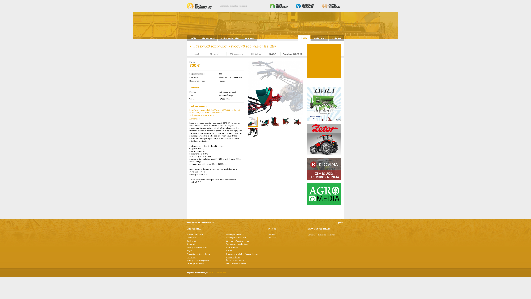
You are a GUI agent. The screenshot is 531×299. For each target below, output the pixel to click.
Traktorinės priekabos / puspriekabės (242, 254)
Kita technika (192, 237)
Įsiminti (216, 54)
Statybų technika (331, 6)
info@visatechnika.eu (217, 272)
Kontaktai (250, 38)
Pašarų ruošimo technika (197, 247)
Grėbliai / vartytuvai (195, 234)
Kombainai (191, 241)
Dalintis (257, 54)
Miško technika (279, 6)
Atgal (196, 54)
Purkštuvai (191, 257)
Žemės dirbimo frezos (235, 260)
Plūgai (189, 250)
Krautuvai (191, 244)
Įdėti (305, 38)
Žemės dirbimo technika (236, 263)
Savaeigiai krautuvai (195, 263)
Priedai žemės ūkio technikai (198, 254)
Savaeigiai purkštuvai (235, 234)
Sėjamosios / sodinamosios (237, 241)
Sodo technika (232, 247)
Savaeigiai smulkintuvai (236, 237)
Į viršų (341, 222)
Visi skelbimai (208, 38)
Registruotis (320, 38)
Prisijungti (337, 38)
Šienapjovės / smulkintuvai (237, 244)
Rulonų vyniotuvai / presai (198, 260)
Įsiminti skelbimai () (229, 38)
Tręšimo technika (233, 257)
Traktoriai (230, 250)
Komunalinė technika (305, 6)
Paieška (192, 38)
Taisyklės (271, 234)
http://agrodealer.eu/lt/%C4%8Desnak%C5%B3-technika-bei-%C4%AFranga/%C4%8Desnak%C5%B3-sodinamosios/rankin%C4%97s (214, 112)
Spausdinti (238, 54)
